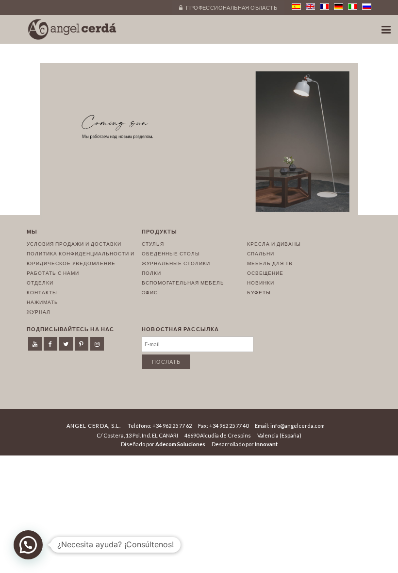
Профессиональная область (231, 7)
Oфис (150, 292)
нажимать (42, 302)
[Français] (324, 6)
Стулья (153, 244)
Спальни (260, 253)
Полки (151, 273)
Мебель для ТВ (270, 263)
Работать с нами (53, 273)
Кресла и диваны (274, 244)
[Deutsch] (338, 6)
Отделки (40, 283)
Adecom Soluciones (180, 444)
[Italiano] (352, 6)
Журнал (38, 312)
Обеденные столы (171, 253)
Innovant (266, 444)
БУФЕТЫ (259, 292)
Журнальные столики (176, 263)
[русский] (366, 6)
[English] (310, 6)
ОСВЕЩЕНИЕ (265, 273)
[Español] (296, 6)
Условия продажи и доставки (74, 244)
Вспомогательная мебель (183, 283)
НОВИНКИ (260, 283)
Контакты (42, 292)
